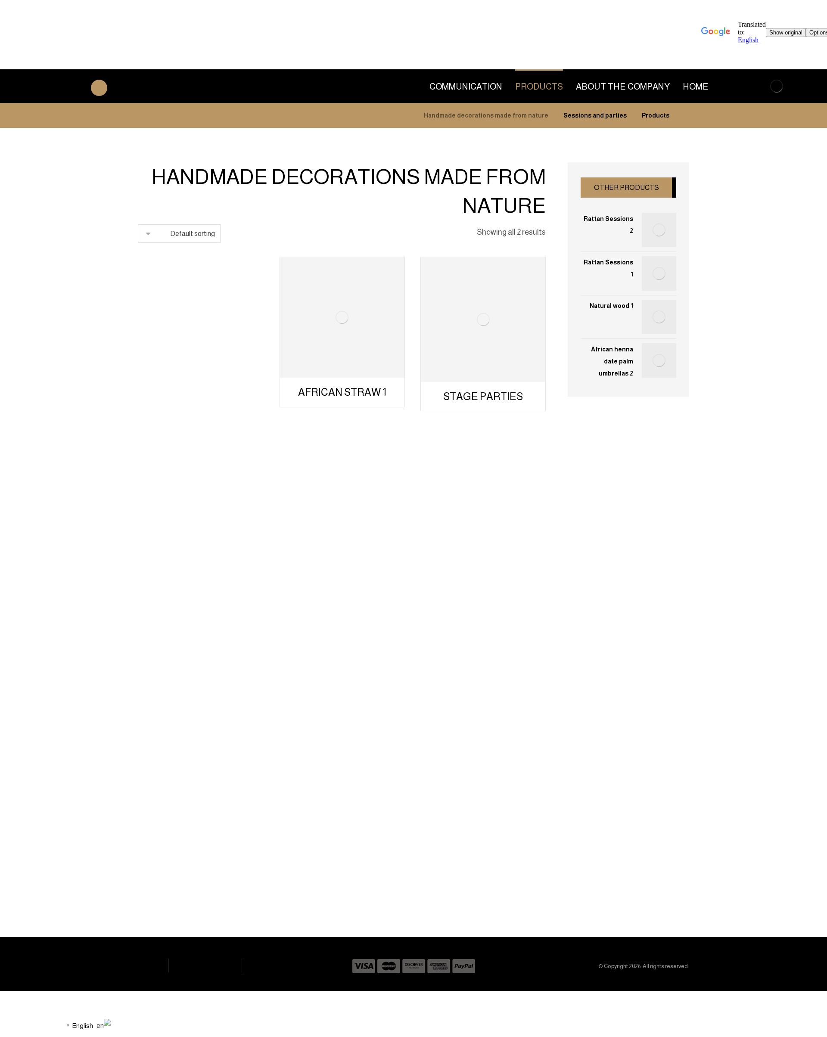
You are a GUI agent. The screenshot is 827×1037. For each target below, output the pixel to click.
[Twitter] (393, 885)
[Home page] (686, 115)
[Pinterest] (427, 885)
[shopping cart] (19, 87)
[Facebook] (445, 885)
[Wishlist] (50, 87)
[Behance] (376, 885)
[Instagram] (410, 885)
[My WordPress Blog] (776, 86)
